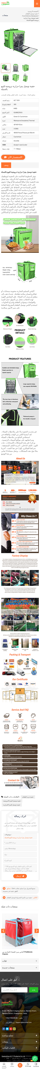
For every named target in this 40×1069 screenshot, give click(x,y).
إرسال (19, 876)
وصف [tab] (6, 165)
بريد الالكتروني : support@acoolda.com (19, 1022)
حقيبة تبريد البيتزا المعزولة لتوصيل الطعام (19, 897)
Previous (3, 931)
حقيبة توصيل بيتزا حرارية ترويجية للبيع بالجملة (19, 837)
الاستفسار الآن (14, 157)
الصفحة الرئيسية (33, 11)
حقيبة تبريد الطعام (27, 797)
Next (37, 931)
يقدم (33, 990)
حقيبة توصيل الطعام (32, 14)
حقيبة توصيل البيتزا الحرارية (11, 805)
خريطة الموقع (16, 1058)
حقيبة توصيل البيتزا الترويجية (12, 801)
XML (7, 1058)
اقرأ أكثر (20, 935)
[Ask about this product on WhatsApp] (35, 1059)
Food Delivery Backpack (30, 16)
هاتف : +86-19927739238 (14, 1018)
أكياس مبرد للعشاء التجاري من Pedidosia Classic (17, 953)
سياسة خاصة (16, 1060)
